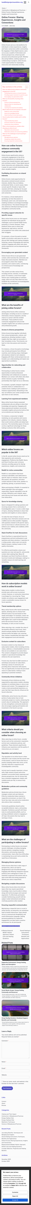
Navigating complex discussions (12, 139)
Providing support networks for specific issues (16, 95)
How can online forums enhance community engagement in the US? (14, 90)
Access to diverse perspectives (12, 102)
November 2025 (6, 1159)
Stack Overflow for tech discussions (13, 115)
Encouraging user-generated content (13, 96)
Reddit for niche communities (11, 111)
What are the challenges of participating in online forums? (14, 134)
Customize (15, 1192)
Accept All (15, 1200)
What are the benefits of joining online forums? (13, 99)
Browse (4, 1105)
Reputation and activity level (11, 130)
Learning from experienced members (13, 107)
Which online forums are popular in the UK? (14, 109)
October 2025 (6, 1161)
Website (4, 1075)
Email (4, 1068)
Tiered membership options (11, 120)
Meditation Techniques (8, 1122)
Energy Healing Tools (8, 1118)
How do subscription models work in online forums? (14, 118)
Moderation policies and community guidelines (16, 131)
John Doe (12, 26)
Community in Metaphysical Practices (12, 1116)
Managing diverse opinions (11, 137)
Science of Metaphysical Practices (11, 1124)
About (3, 1103)
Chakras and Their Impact (9, 1114)
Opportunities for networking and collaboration (12, 105)
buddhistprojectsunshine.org (12, 2)
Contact (4, 1101)
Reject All (15, 1196)
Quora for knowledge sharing (11, 113)
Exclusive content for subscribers (12, 122)
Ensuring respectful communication (13, 141)
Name (4, 1062)
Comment (5, 1041)
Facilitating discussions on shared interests (15, 93)
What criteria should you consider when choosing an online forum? (13, 127)
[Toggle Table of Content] (26, 87)
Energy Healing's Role (8, 1120)
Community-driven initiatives (11, 124)
